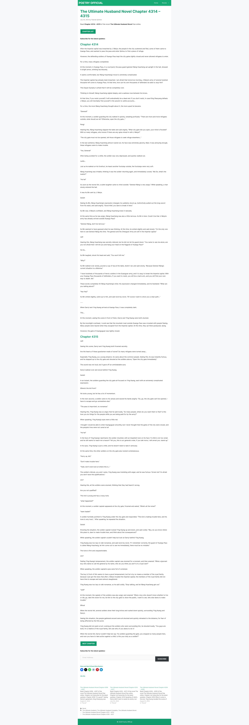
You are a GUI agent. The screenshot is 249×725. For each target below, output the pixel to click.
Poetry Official (91, 3)
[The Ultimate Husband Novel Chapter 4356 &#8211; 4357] (95, 695)
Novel (84, 708)
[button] (169, 3)
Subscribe (162, 659)
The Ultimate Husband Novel (127, 710)
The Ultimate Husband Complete (107, 710)
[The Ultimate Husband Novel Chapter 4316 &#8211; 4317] (125, 695)
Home (156, 3)
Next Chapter (88, 644)
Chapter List (88, 31)
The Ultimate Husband (89, 710)
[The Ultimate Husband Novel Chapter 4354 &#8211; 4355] (155, 695)
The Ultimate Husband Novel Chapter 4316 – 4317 (98, 714)
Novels (164, 3)
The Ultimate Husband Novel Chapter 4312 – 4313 (98, 712)
